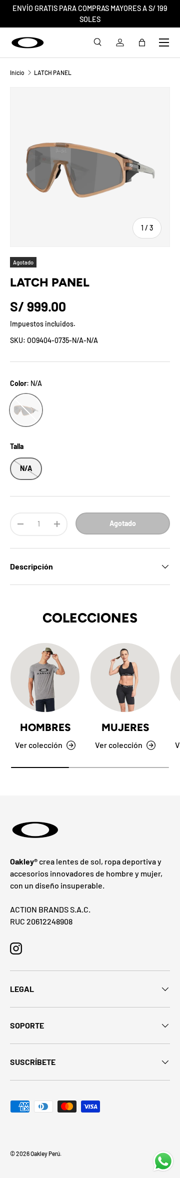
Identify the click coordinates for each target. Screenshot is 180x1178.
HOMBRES (45, 727)
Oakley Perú (45, 1153)
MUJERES (125, 727)
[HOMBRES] (45, 677)
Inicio (17, 73)
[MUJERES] (125, 677)
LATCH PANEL (53, 73)
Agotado (123, 523)
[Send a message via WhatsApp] (163, 1161)
